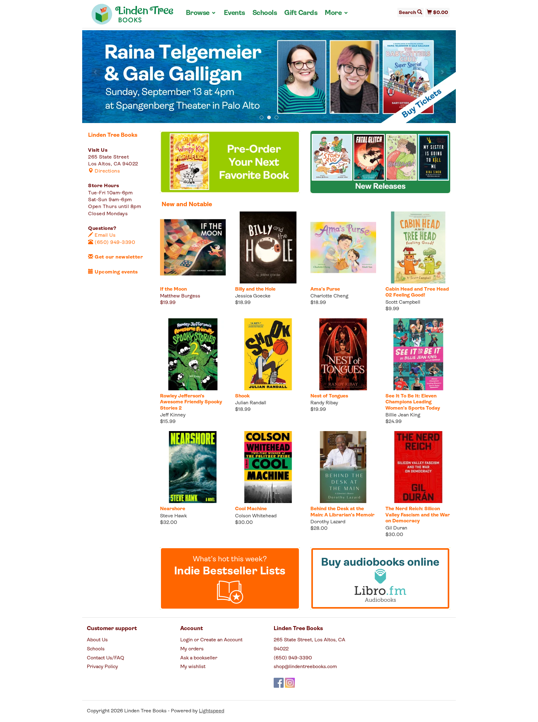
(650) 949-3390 (114, 242)
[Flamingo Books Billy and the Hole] (268, 247)
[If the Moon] (193, 247)
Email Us (104, 235)
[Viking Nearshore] (193, 467)
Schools (264, 13)
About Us (97, 640)
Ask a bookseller (198, 658)
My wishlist (192, 666)
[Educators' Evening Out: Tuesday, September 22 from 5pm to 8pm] (269, 77)
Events (234, 13)
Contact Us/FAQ (105, 658)
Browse (201, 13)
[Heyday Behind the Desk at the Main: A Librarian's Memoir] (343, 467)
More (336, 13)
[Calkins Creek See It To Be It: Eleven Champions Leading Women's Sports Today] (418, 354)
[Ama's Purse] (343, 247)
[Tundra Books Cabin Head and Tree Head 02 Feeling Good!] (418, 247)
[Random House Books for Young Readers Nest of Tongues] (343, 354)
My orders (192, 649)
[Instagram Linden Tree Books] (290, 683)
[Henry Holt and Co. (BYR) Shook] (268, 354)
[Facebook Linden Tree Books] (279, 683)
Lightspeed (211, 711)
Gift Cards (300, 13)
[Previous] (96, 72)
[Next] (442, 72)
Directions (106, 171)
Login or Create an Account (211, 640)
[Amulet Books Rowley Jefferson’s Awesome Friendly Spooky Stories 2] (193, 354)
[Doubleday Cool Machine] (268, 467)
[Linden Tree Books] (132, 16)
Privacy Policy (102, 666)
